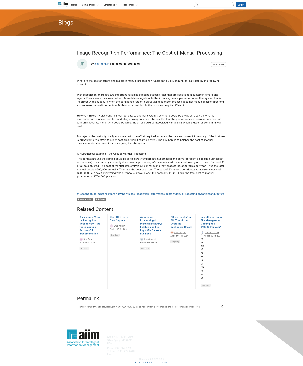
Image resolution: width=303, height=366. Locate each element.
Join (155, 337)
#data (169, 193)
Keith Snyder (180, 232)
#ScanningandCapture (211, 193)
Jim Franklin (101, 63)
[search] (197, 4)
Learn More (159, 343)
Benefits (157, 340)
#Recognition (85, 193)
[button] (90, 4)
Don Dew (87, 239)
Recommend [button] (219, 64)
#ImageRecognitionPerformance (145, 193)
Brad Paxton (119, 226)
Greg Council (150, 239)
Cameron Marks (212, 232)
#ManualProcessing (185, 193)
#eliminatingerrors (104, 193)
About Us (203, 337)
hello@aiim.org (121, 354)
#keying (120, 193)
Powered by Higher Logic (151, 362)
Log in (241, 4)
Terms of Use (205, 340)
